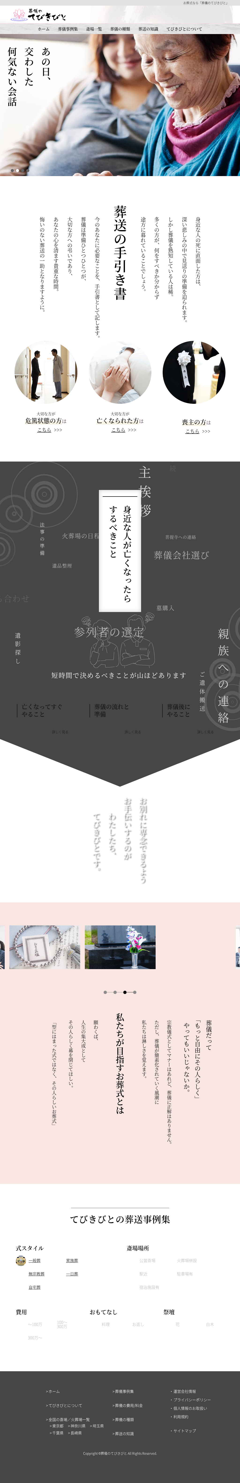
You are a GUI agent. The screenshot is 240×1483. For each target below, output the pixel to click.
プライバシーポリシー (192, 1399)
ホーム (44, 29)
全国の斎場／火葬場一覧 (69, 1419)
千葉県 (58, 1433)
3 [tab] (22, 170)
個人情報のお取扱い (190, 1408)
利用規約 (180, 1416)
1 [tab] (12, 170)
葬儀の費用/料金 (129, 1405)
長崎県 (76, 1433)
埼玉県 (98, 1426)
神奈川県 (78, 1426)
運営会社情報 (184, 1391)
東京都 (58, 1426)
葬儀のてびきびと (114, 1453)
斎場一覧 (94, 29)
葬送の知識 (148, 29)
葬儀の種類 (120, 29)
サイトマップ (184, 1430)
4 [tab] (27, 170)
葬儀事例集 (68, 29)
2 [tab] (17, 170)
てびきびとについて (184, 29)
